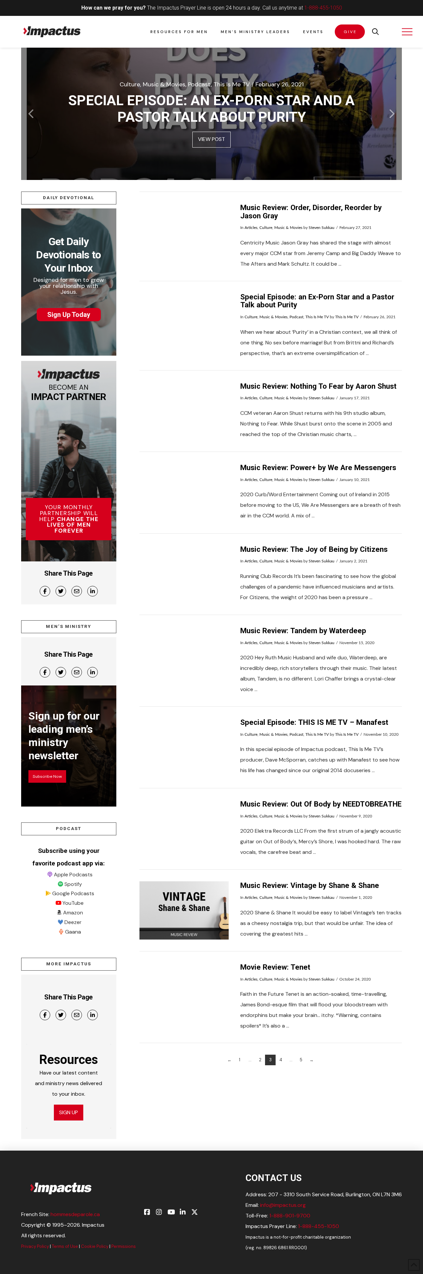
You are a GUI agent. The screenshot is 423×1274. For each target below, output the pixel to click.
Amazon (73, 912)
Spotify (73, 884)
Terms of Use (65, 1246)
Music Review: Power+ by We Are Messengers (318, 467)
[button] (375, 31)
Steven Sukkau (321, 228)
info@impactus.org (283, 1205)
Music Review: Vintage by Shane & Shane (309, 885)
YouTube (73, 903)
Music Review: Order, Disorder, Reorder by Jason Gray (311, 211)
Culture (265, 228)
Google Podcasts (73, 893)
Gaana (73, 931)
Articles (251, 228)
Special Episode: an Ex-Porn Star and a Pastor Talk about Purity (317, 300)
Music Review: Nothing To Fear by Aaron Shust (318, 386)
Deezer (73, 922)
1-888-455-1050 (323, 8)
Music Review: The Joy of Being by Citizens (314, 549)
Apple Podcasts (73, 874)
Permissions (123, 1246)
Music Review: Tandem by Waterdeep (303, 630)
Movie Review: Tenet (275, 967)
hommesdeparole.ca (75, 1214)
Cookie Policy (94, 1246)
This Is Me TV (317, 317)
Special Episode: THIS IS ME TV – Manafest (314, 722)
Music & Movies (288, 228)
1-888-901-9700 (289, 1215)
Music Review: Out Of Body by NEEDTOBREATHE (321, 804)
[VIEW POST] (184, 232)
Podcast (296, 317)
